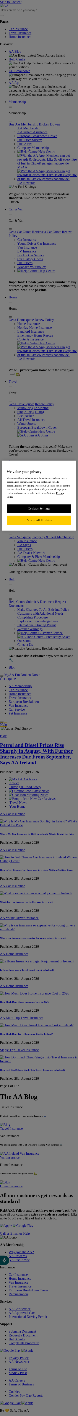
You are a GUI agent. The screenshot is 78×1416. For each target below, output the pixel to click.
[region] (39, 496)
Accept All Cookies (39, 520)
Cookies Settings (39, 508)
